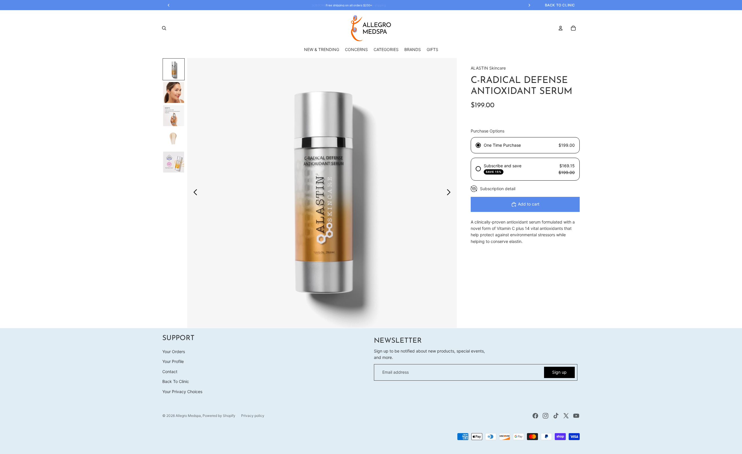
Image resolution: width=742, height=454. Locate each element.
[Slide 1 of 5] (173, 69)
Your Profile (173, 361)
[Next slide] (450, 193)
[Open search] (164, 28)
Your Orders (173, 351)
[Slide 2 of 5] (173, 92)
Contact (169, 371)
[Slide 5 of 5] (173, 162)
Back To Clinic (175, 381)
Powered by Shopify (219, 415)
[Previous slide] (193, 193)
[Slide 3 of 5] (173, 115)
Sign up (559, 372)
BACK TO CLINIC (560, 5)
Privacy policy (252, 415)
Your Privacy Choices (182, 391)
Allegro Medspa (188, 415)
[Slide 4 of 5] (173, 138)
